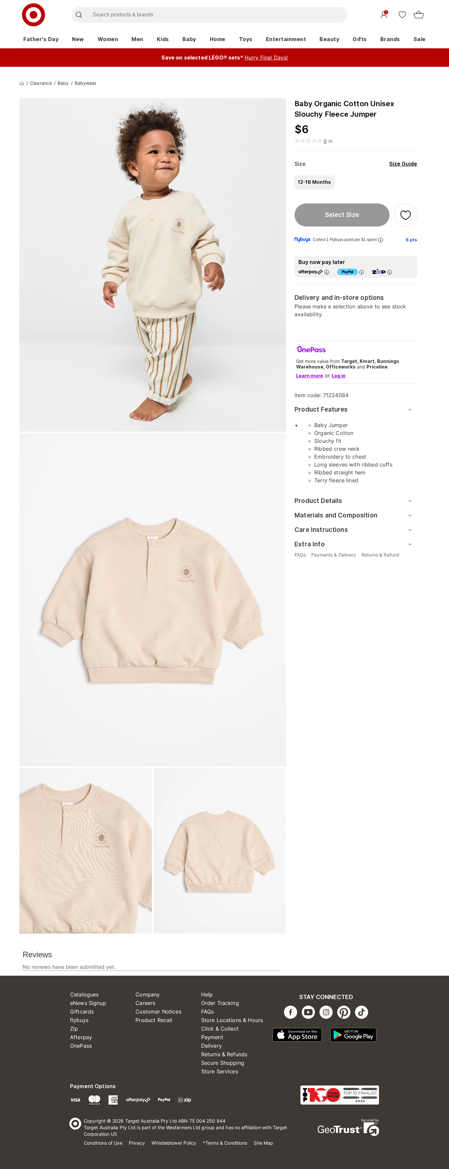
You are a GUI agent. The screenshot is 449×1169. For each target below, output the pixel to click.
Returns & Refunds (224, 1054)
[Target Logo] (33, 14)
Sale (420, 39)
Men (137, 39)
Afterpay (81, 1037)
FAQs (207, 1011)
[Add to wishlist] (405, 215)
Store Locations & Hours (232, 1020)
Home (217, 39)
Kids (163, 39)
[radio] (314, 182)
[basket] (419, 14)
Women (108, 39)
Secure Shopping (222, 1063)
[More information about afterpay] (326, 272)
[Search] (78, 15)
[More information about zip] (389, 272)
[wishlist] (402, 14)
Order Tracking (220, 1003)
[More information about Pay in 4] (361, 272)
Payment (212, 1037)
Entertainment (286, 39)
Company (147, 994)
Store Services (219, 1071)
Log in (338, 375)
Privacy (137, 1143)
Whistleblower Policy (174, 1143)
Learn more (309, 375)
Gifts (360, 39)
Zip (74, 1028)
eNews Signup (88, 1003)
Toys (245, 39)
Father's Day (41, 39)
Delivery (211, 1045)
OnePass (81, 1045)
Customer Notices (158, 1011)
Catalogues (84, 994)
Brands (390, 39)
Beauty (329, 39)
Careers (145, 1003)
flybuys (79, 1020)
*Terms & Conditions (225, 1143)
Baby (189, 39)
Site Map (263, 1143)
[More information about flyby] (380, 240)
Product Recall (153, 1020)
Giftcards (82, 1011)
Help (207, 994)
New (78, 39)
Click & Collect (220, 1028)
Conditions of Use (103, 1143)
